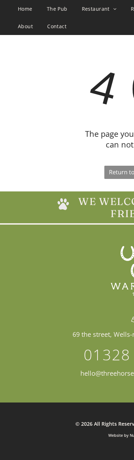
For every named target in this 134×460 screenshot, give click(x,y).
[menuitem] (25, 9)
